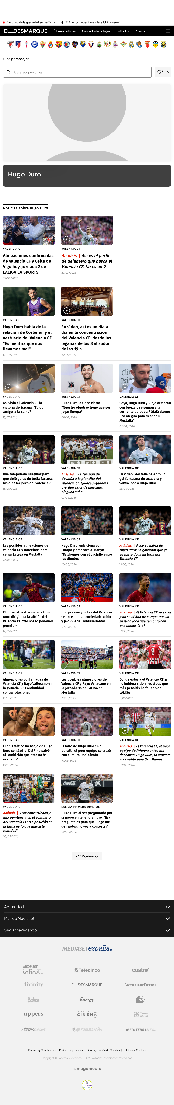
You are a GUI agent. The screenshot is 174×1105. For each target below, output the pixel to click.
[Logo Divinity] (33, 985)
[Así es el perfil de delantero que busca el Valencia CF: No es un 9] (87, 230)
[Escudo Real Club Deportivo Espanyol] (50, 44)
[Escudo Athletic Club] (10, 44)
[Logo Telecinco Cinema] (87, 1014)
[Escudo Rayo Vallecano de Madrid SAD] (107, 44)
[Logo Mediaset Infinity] (33, 970)
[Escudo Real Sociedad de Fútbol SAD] (139, 44)
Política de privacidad (72, 1050)
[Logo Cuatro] (140, 970)
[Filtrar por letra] (168, 72)
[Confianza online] (87, 1089)
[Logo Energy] (87, 999)
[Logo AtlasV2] (33, 1029)
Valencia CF (12, 248)
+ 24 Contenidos (87, 856)
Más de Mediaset (19, 918)
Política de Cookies (134, 1050)
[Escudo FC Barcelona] (58, 44)
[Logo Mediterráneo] (141, 1029)
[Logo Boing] (33, 999)
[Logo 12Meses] (141, 1014)
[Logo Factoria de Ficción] (141, 985)
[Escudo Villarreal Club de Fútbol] (163, 44)
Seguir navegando (20, 929)
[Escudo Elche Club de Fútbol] (42, 44)
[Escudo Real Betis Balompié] (123, 44)
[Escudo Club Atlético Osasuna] (91, 44)
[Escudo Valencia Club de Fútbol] (155, 44)
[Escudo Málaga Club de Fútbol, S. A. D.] (83, 44)
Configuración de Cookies (104, 1050)
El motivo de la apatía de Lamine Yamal (31, 22)
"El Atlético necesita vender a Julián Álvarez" (92, 22)
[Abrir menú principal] (168, 31)
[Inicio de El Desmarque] (25, 31)
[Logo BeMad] (140, 999)
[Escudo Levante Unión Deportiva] (75, 44)
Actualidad (14, 906)
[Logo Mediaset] (87, 951)
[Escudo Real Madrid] (131, 44)
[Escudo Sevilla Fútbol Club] (147, 44)
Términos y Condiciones (42, 1050)
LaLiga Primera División (81, 806)
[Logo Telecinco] (87, 970)
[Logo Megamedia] (89, 1068)
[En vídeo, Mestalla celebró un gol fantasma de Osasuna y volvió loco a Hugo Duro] (145, 449)
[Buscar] (160, 72)
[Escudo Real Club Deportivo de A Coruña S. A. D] (115, 44)
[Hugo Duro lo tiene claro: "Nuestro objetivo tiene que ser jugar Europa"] (87, 378)
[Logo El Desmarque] (87, 984)
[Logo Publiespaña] (87, 1029)
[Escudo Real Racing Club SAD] (99, 44)
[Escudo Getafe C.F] (66, 44)
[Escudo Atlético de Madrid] (18, 44)
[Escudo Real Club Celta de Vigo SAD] (26, 44)
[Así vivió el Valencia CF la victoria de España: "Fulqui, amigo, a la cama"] (29, 378)
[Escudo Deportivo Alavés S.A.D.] (34, 44)
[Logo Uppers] (33, 1014)
